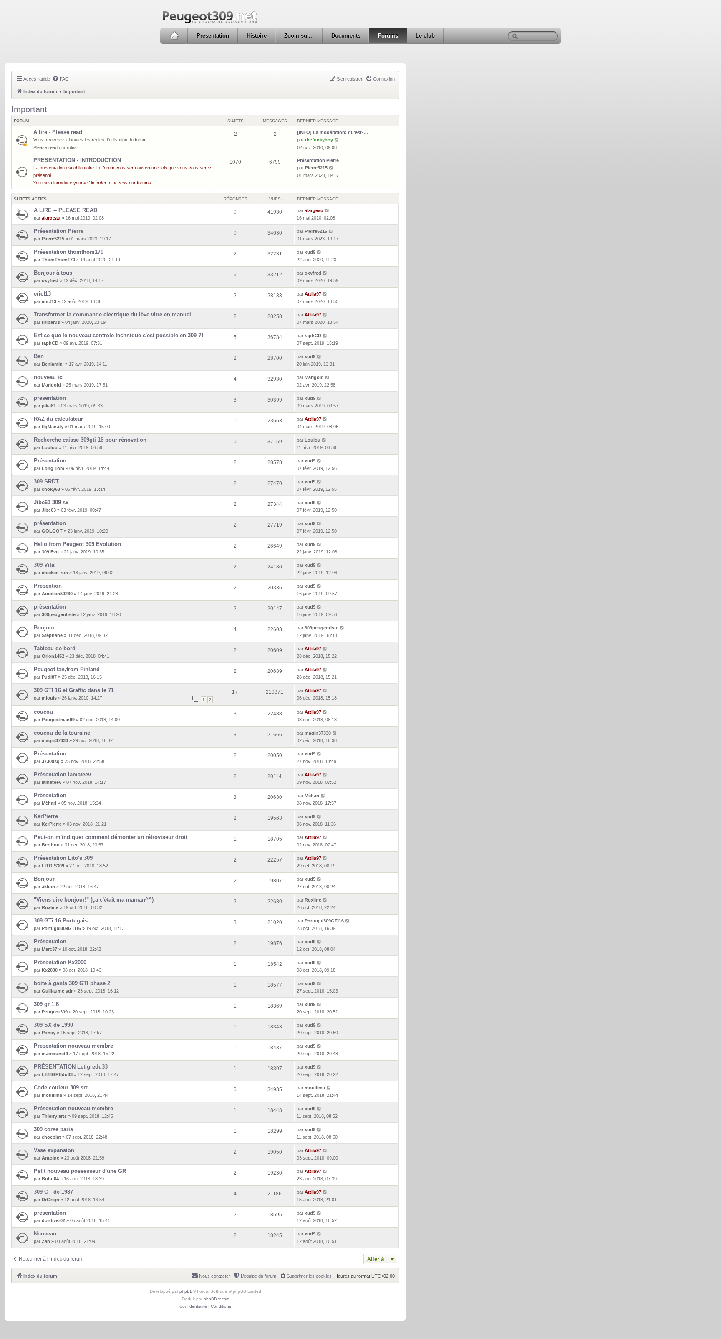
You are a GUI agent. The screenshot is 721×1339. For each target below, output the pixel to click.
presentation (50, 398)
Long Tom (53, 468)
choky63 (51, 489)
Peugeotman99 (58, 719)
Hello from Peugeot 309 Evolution (77, 544)
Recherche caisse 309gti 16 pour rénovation (90, 440)
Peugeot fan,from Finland (67, 669)
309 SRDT (46, 481)
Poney (48, 1032)
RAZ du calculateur (58, 419)
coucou (43, 712)
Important (29, 109)
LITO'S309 (53, 865)
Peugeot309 (55, 1011)
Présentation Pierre (318, 160)
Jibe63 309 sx (51, 502)
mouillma (52, 1095)
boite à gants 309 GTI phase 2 (72, 983)
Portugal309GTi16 (61, 928)
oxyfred (50, 280)
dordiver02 (53, 1220)
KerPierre (46, 816)
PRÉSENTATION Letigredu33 (71, 1067)
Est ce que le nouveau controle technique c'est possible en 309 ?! (118, 335)
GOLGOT (52, 530)
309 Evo (50, 551)
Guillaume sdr (57, 990)
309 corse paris (53, 1129)
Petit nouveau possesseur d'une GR (80, 1171)
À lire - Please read (57, 132)
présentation (50, 523)
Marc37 (49, 949)
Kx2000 (50, 970)
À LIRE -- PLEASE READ (65, 210)
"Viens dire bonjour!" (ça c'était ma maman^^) (94, 900)
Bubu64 (50, 1178)
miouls (49, 697)
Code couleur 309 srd (61, 1087)
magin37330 (55, 740)
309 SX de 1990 (53, 1025)
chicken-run (55, 572)
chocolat (51, 1136)
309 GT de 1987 (53, 1192)
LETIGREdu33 (57, 1074)
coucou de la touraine (62, 733)
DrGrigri (50, 1199)
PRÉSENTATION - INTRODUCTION (77, 160)
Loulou (50, 447)
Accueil (174, 35)
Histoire (257, 36)
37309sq (51, 761)
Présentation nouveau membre (73, 1108)
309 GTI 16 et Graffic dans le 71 (74, 690)
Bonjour (44, 627)
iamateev (51, 782)
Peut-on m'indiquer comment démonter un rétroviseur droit (110, 837)
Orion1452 (53, 656)
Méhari (49, 803)
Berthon (51, 844)
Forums (388, 36)
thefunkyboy (319, 139)
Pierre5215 (316, 167)
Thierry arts (54, 1116)
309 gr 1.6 (46, 1004)
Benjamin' (53, 363)
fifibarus (51, 322)
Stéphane (52, 635)
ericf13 (42, 294)
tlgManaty (52, 426)
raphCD (50, 343)
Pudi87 (49, 677)
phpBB (186, 1291)
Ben (39, 356)
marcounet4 (55, 1053)
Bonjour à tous (53, 273)
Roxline (50, 907)
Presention (48, 586)
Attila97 (313, 293)
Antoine (50, 1157)
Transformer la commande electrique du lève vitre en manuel (112, 314)
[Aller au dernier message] (327, 210)
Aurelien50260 (57, 593)
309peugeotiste (59, 614)
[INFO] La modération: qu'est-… (332, 132)
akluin (48, 886)
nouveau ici (49, 377)
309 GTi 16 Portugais (61, 920)
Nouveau (45, 1233)
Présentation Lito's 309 (63, 858)
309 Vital (45, 565)
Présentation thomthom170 (68, 252)
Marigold (51, 384)
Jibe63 (49, 510)
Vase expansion (54, 1150)
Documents (345, 36)
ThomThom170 (58, 259)
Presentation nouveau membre (73, 1046)
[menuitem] (60, 79)
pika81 (49, 405)
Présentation (213, 36)
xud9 (310, 252)
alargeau (51, 217)
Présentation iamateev (62, 774)
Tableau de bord (55, 648)
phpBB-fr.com (216, 1298)
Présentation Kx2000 (60, 962)
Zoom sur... (299, 36)
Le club (425, 36)
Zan (46, 1241)
